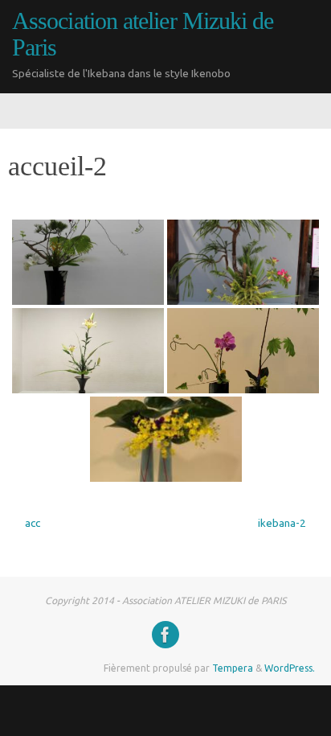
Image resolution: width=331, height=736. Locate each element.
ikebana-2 (283, 522)
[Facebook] (165, 634)
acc (31, 522)
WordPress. (289, 668)
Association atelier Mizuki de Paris (143, 34)
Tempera (232, 668)
